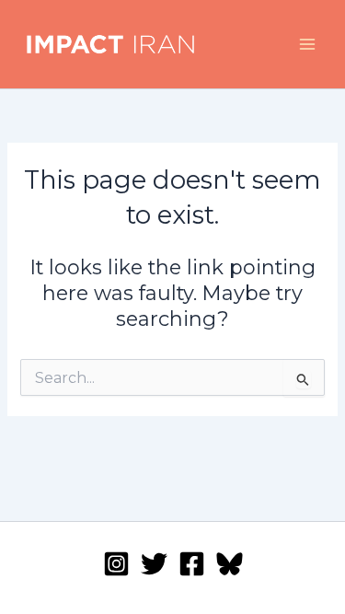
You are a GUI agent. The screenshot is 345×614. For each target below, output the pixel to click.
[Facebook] (191, 563)
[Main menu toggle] (307, 44)
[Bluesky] (229, 563)
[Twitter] (154, 563)
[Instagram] (116, 563)
